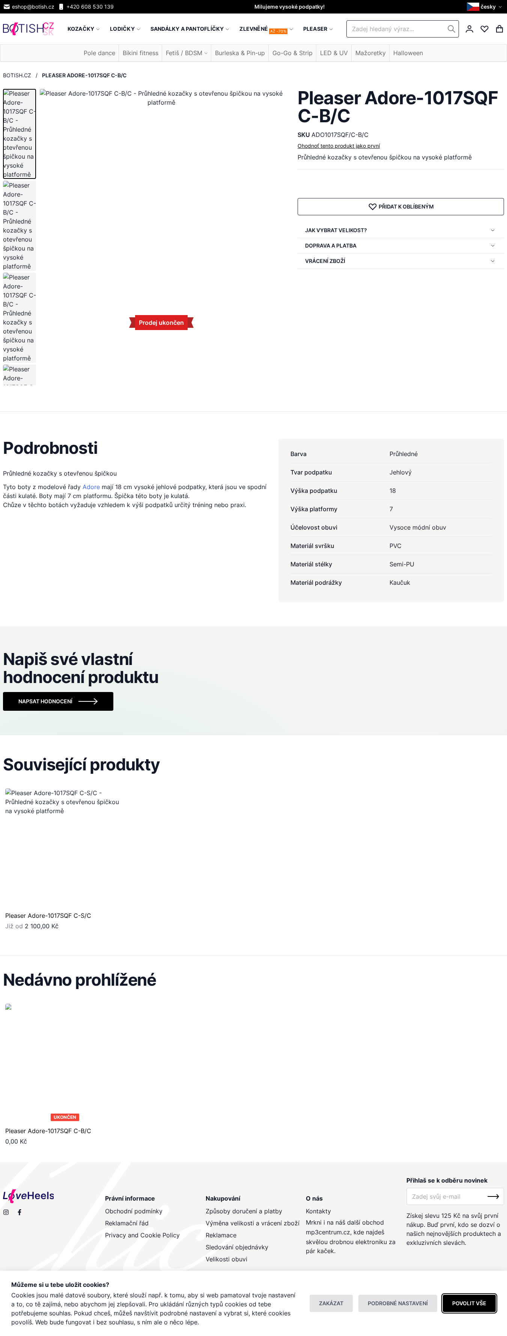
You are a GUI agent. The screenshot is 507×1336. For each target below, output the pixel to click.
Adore (91, 487)
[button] (485, 6)
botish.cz (17, 75)
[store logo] (28, 29)
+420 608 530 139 (90, 6)
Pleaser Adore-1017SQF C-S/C (48, 915)
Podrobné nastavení (398, 1303)
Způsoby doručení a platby (244, 1211)
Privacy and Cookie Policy (142, 1235)
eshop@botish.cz (33, 6)
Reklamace (221, 1235)
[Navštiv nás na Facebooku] (20, 1212)
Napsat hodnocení (45, 701)
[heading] (253, 448)
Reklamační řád (127, 1223)
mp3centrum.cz (328, 1232)
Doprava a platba (331, 245)
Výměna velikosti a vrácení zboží (252, 1223)
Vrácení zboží (325, 261)
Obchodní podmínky (133, 1211)
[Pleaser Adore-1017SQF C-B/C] (65, 1063)
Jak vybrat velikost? (336, 230)
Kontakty (318, 1211)
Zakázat (331, 1303)
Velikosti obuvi (226, 1259)
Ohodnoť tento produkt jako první (339, 146)
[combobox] (402, 29)
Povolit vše (469, 1303)
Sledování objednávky (237, 1247)
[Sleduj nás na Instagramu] (6, 1212)
